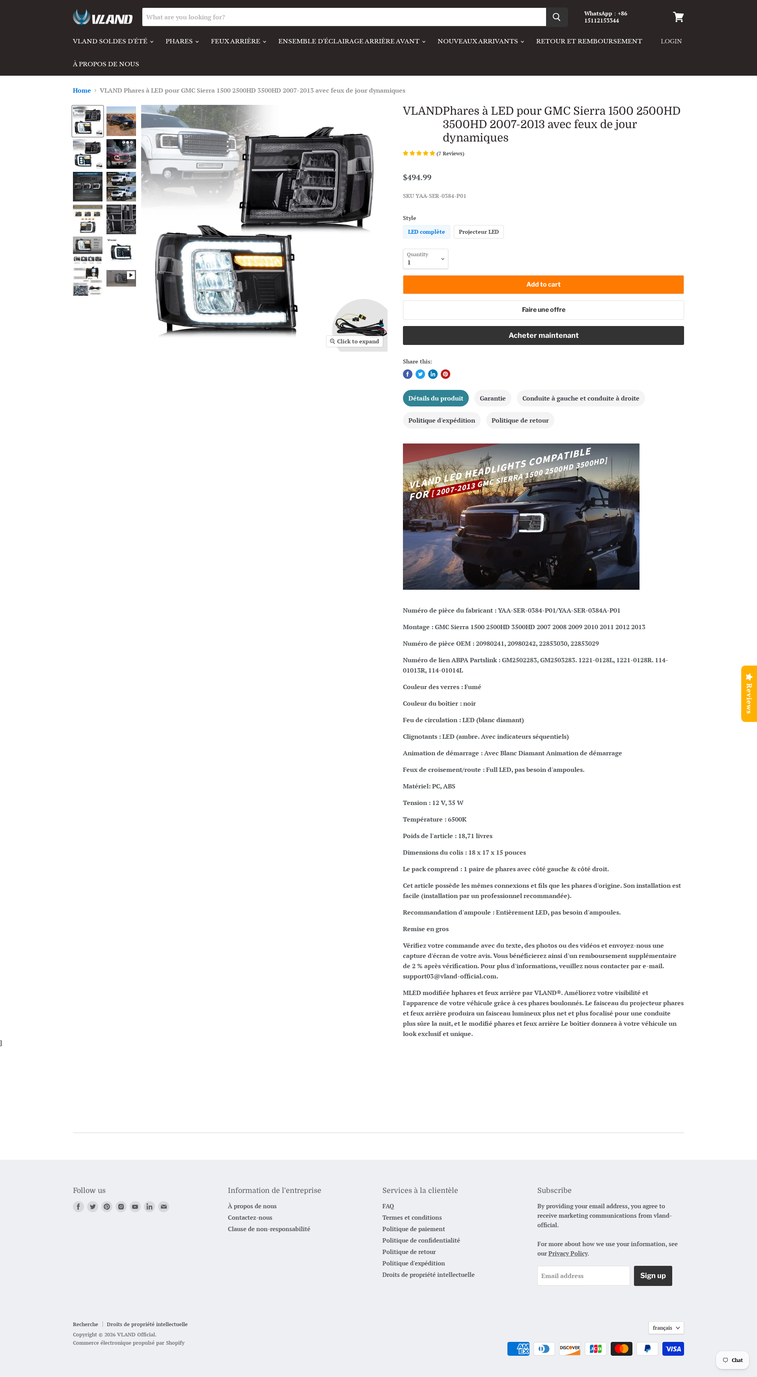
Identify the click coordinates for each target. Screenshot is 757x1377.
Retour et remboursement (589, 41)
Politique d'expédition (413, 1263)
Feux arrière (236, 41)
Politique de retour (409, 1252)
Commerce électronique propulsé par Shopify (129, 1342)
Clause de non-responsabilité (269, 1229)
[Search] (556, 17)
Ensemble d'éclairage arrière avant (349, 41)
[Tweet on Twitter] (420, 374)
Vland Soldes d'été (111, 41)
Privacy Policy (567, 1253)
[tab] (436, 398)
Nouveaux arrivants (479, 41)
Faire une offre (543, 309)
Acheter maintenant (544, 335)
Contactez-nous (250, 1217)
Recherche (85, 1324)
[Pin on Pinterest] (445, 374)
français (662, 1327)
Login (671, 41)
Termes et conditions (412, 1217)
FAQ (388, 1206)
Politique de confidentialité (421, 1240)
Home (82, 90)
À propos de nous (106, 64)
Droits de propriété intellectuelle (428, 1274)
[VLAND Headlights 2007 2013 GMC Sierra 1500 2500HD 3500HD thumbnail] (87, 121)
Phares (180, 41)
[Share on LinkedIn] (433, 374)
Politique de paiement (413, 1229)
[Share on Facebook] (407, 374)
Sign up (653, 1275)
